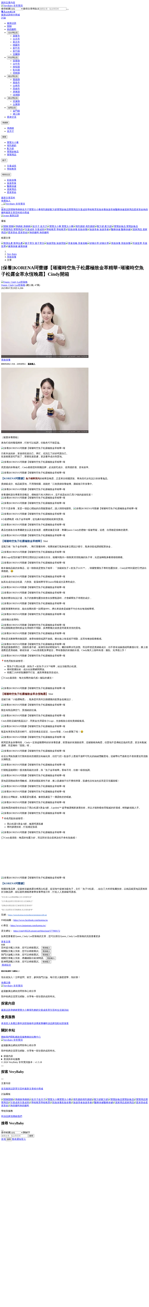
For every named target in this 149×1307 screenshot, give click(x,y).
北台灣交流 (13, 33)
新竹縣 (16, 51)
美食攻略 (82, 243)
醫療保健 (11, 186)
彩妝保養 (11, 180)
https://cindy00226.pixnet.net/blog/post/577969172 (36, 931)
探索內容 (8, 1056)
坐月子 (10, 131)
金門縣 (16, 111)
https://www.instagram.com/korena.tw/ (28, 925)
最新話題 (5, 15)
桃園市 (16, 45)
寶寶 (4, 137)
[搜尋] (67, 9)
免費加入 (5, 201)
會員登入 (5, 1023)
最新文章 (5, 197)
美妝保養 (125, 243)
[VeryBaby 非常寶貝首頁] (12, 5)
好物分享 (104, 243)
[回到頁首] (2, 1065)
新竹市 (16, 48)
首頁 (3, 1088)
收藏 (3, 945)
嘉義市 (16, 82)
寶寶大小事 (13, 142)
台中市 (16, 64)
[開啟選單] (2, 204)
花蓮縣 (16, 101)
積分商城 (15, 15)
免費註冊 (5, 982)
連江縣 (16, 114)
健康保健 (22, 246)
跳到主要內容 (8, 2)
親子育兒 (39, 243)
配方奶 (10, 148)
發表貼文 (6, 965)
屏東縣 (16, 91)
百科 (12, 197)
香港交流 (11, 117)
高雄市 (16, 88)
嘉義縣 (16, 79)
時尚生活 (6, 174)
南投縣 (16, 67)
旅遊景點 (61, 243)
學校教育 (11, 169)
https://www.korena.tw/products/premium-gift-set (27, 915)
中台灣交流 (13, 57)
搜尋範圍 (5, 8)
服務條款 (26, 1037)
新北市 (16, 42)
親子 (4, 160)
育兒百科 (52, 1010)
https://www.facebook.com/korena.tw (30, 920)
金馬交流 (12, 108)
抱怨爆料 (11, 29)
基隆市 (16, 36)
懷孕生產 (18, 243)
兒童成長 (11, 166)
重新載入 (31, 364)
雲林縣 (16, 73)
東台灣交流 (13, 98)
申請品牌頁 (51, 1023)
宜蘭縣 (16, 54)
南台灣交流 (13, 76)
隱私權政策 (16, 1037)
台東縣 (16, 104)
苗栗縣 (16, 60)
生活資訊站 (63, 1010)
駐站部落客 (63, 1023)
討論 (3, 18)
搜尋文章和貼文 (31, 8)
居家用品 (11, 189)
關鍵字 (26, 1132)
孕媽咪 (5, 123)
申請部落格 (25, 1023)
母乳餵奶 (11, 145)
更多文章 (5, 941)
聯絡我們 (5, 1037)
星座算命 (11, 192)
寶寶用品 (11, 154)
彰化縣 (16, 70)
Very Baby (12, 254)
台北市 (16, 39)
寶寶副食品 (13, 151)
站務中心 (36, 1037)
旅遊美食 (11, 183)
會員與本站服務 (12, 1059)
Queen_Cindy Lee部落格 (13, 285)
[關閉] (2, 1130)
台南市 (16, 85)
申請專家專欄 (38, 1023)
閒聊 (9, 26)
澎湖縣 (16, 95)
